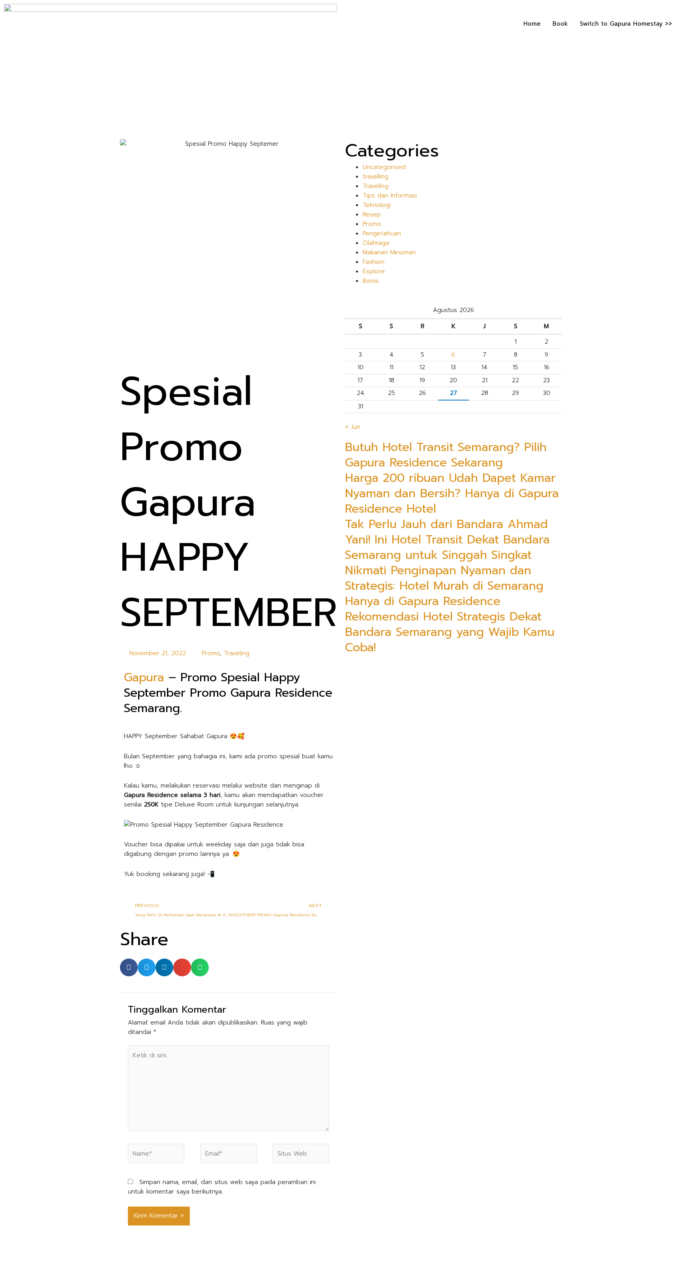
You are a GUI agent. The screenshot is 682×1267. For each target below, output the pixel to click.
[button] (129, 967)
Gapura (144, 677)
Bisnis (371, 280)
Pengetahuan (382, 233)
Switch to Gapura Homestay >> (626, 23)
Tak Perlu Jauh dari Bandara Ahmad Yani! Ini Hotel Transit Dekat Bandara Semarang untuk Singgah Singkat (447, 539)
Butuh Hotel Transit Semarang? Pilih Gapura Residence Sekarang (446, 455)
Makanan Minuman (389, 252)
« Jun (352, 427)
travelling (375, 176)
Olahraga (376, 243)
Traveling (236, 653)
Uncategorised (384, 167)
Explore (374, 271)
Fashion (373, 262)
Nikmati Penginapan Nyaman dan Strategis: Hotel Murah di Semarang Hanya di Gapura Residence (444, 585)
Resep (372, 214)
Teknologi (377, 205)
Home (532, 23)
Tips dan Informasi (390, 195)
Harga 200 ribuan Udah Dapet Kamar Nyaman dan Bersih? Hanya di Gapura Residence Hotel (452, 493)
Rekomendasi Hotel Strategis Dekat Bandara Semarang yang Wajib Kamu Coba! (450, 631)
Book (560, 23)
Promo (211, 653)
